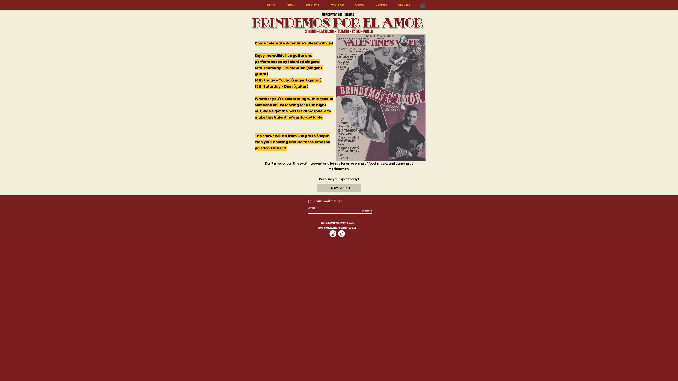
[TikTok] (341, 233)
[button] (423, 4)
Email (311, 208)
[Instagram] (332, 233)
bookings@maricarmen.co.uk (337, 227)
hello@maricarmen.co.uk (337, 223)
